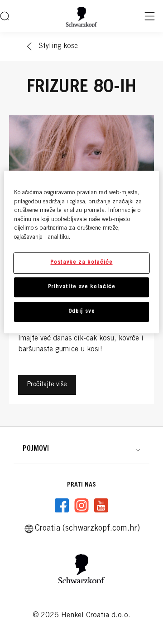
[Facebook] (62, 505)
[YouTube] (101, 505)
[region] (81, 252)
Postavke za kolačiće (81, 263)
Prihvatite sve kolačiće (81, 287)
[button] (81, 449)
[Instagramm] (81, 505)
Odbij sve (81, 312)
